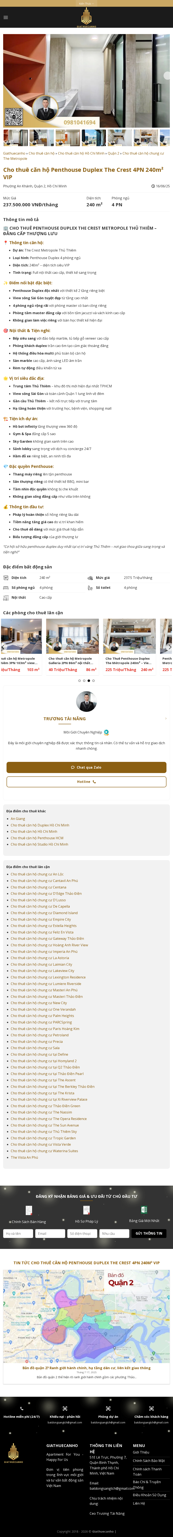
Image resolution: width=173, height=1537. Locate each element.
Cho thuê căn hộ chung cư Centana (38, 887)
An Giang (18, 818)
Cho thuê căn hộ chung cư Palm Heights (42, 1015)
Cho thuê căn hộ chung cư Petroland (40, 1035)
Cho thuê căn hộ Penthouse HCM (37, 838)
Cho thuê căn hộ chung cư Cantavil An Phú (44, 880)
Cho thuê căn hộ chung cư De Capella (40, 906)
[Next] (168, 75)
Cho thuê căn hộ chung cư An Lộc (37, 874)
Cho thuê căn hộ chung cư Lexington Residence (48, 977)
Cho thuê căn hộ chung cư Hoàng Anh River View (49, 945)
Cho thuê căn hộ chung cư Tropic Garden (43, 1138)
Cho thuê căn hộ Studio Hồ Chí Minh (39, 844)
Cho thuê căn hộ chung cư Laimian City (41, 964)
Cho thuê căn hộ (42, 153)
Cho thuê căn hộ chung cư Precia (37, 1041)
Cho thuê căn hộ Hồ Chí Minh (81, 153)
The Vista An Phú (24, 1157)
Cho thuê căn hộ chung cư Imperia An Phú (44, 951)
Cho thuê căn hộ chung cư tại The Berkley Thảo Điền (53, 1086)
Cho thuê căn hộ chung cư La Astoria (40, 958)
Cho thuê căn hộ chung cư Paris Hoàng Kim (45, 1028)
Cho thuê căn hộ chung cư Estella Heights (44, 925)
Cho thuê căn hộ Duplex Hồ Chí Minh (40, 825)
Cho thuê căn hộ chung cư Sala (35, 1048)
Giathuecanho (14, 153)
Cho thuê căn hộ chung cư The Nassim (41, 1112)
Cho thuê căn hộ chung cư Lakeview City (42, 970)
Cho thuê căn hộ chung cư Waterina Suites (44, 1151)
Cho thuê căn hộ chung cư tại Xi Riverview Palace (49, 1099)
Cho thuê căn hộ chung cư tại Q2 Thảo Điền (45, 1067)
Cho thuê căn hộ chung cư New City (39, 1003)
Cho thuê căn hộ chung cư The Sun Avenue (45, 1125)
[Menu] (5, 17)
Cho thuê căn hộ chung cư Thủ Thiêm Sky (44, 1131)
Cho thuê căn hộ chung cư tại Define (39, 1054)
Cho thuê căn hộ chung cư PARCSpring (41, 1022)
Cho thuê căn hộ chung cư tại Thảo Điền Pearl (47, 1073)
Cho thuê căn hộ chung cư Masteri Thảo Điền (47, 996)
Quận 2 (113, 153)
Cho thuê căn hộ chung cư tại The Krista (42, 1093)
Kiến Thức (85, 3)
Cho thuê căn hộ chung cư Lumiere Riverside (46, 983)
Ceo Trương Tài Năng (107, 1513)
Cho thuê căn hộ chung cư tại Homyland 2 (44, 1061)
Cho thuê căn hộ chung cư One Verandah (43, 1009)
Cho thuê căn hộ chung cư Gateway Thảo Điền (47, 938)
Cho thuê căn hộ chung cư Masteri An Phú (44, 990)
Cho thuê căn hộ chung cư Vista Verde (41, 1144)
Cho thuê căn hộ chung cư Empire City (41, 919)
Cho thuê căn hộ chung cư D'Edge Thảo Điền (46, 893)
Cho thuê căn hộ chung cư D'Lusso (38, 900)
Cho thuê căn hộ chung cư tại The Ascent (43, 1080)
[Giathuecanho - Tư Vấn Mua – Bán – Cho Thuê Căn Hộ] (86, 17)
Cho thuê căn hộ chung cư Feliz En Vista (42, 932)
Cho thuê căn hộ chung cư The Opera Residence (49, 1118)
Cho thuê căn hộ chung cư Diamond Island (44, 913)
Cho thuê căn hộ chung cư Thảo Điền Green (45, 1106)
